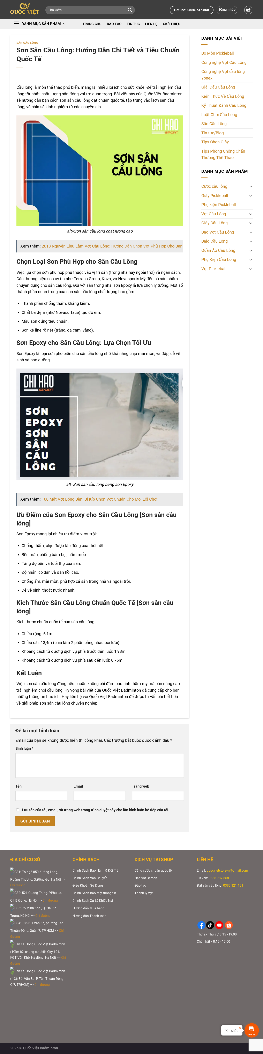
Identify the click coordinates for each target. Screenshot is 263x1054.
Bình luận (24, 748)
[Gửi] (130, 10)
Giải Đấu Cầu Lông (218, 87)
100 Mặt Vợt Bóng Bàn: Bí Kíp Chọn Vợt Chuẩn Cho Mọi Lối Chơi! (100, 499)
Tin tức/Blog (212, 133)
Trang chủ (92, 24)
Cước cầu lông (214, 186)
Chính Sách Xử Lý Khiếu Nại (93, 901)
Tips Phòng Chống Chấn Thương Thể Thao (223, 154)
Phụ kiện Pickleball (218, 204)
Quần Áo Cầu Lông (218, 250)
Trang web (140, 786)
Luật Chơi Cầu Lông (219, 114)
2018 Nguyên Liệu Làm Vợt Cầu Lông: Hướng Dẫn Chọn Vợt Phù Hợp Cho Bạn (112, 246)
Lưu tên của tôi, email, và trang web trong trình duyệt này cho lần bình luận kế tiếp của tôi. (95, 810)
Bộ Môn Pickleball (217, 53)
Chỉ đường (18, 885)
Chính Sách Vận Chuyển (90, 878)
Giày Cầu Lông (214, 223)
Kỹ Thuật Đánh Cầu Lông (223, 105)
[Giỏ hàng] (248, 10)
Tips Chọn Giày (215, 142)
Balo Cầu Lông (214, 241)
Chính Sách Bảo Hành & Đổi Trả (96, 870)
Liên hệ (151, 24)
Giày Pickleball (214, 195)
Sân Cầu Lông (27, 42)
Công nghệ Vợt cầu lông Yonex (223, 75)
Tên (18, 786)
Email (78, 786)
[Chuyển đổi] (251, 186)
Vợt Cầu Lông (213, 214)
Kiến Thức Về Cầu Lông (222, 96)
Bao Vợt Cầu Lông (217, 232)
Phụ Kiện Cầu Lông (218, 259)
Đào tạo (114, 24)
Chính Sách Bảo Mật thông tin (94, 893)
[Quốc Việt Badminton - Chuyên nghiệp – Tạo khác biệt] (24, 9)
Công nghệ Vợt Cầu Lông (224, 62)
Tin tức (133, 24)
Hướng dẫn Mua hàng (88, 908)
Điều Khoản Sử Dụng (88, 885)
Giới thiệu (171, 24)
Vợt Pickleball (213, 268)
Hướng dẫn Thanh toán (90, 916)
